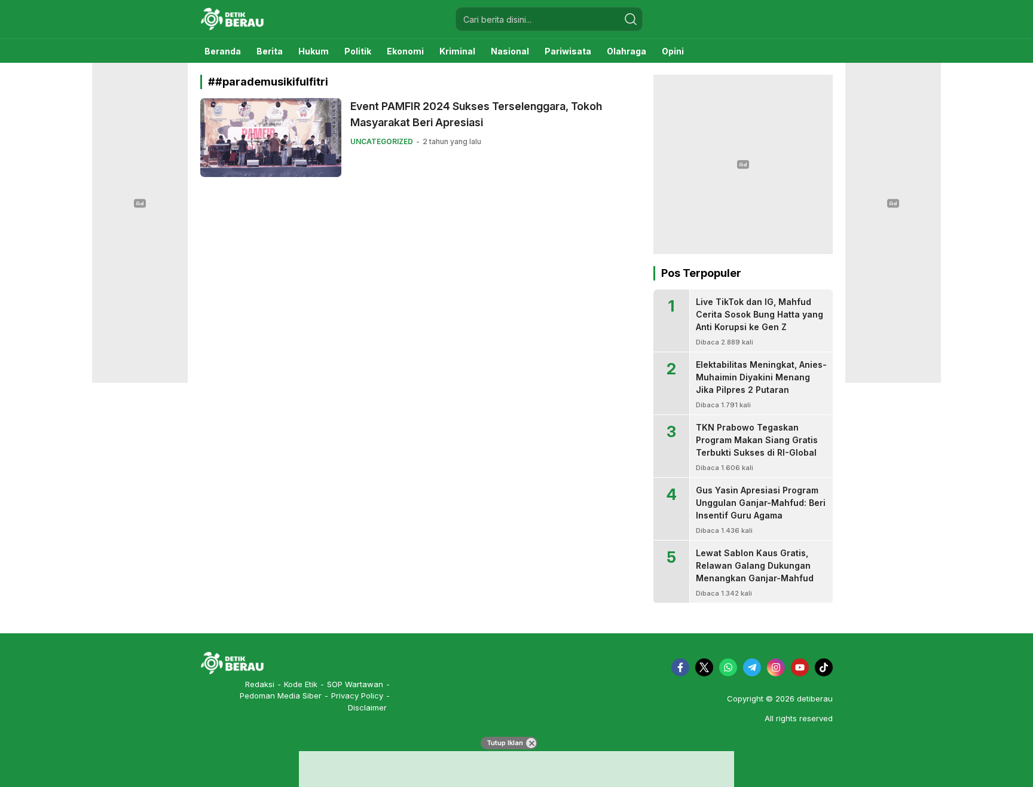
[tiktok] (824, 667)
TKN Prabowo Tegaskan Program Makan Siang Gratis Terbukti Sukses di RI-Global (757, 439)
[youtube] (800, 667)
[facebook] (680, 667)
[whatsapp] (728, 667)
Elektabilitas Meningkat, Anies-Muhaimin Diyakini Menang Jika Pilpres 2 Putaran (761, 377)
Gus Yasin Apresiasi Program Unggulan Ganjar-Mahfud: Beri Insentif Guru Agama (761, 502)
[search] (631, 19)
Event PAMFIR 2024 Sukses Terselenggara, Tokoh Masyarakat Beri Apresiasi (476, 114)
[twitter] (704, 667)
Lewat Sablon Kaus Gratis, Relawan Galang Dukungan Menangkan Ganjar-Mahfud (755, 565)
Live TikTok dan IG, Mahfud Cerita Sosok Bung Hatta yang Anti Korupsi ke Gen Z (759, 314)
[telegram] (752, 667)
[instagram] (776, 667)
